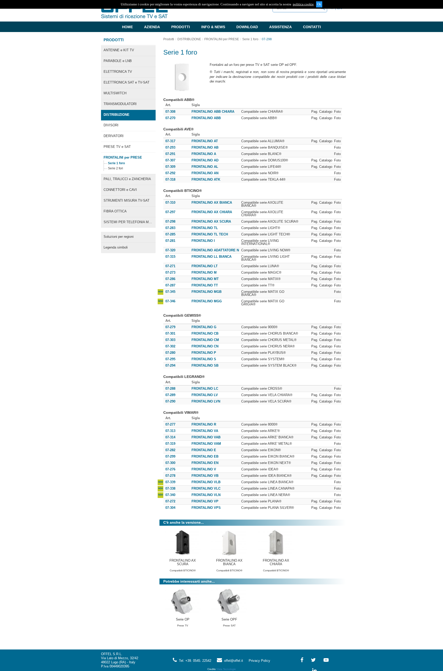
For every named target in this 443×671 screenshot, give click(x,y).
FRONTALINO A (204, 154)
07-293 (170, 147)
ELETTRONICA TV (118, 72)
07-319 (170, 444)
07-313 (170, 431)
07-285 (170, 234)
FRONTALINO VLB (206, 482)
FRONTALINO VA (205, 430)
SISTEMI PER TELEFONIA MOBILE (130, 222)
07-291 (170, 154)
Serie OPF (229, 619)
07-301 (170, 333)
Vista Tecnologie (226, 669)
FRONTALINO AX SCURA (211, 221)
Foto (337, 111)
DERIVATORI (114, 136)
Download (247, 27)
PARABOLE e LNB (118, 61)
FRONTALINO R (204, 424)
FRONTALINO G (204, 327)
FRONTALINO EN (205, 462)
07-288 (170, 388)
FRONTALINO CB (205, 333)
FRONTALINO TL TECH (210, 234)
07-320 (170, 250)
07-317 (170, 141)
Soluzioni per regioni (119, 237)
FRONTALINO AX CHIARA (212, 212)
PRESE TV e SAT (117, 147)
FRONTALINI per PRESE (123, 157)
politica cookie (303, 4)
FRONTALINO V (204, 469)
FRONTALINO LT (205, 266)
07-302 (170, 346)
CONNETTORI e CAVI (120, 190)
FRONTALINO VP (205, 501)
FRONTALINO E (204, 450)
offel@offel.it (232, 661)
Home (127, 27)
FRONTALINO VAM (206, 443)
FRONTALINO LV (205, 395)
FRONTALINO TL (205, 228)
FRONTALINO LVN (206, 401)
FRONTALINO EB (205, 456)
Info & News (213, 27)
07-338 (170, 488)
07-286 (170, 279)
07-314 (170, 437)
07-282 (170, 450)
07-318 (170, 179)
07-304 (170, 508)
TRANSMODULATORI (120, 104)
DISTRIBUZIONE (116, 115)
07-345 (170, 292)
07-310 (170, 202)
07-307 (170, 160)
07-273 (170, 272)
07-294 (170, 365)
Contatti (312, 27)
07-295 (170, 359)
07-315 (170, 257)
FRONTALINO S (204, 359)
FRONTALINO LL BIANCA (211, 256)
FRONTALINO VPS (206, 507)
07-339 (170, 482)
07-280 (170, 353)
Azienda (152, 27)
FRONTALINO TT (205, 285)
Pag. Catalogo (321, 111)
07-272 (170, 501)
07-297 (170, 212)
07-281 (170, 241)
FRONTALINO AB (205, 147)
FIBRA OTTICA (115, 211)
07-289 (170, 395)
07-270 (170, 118)
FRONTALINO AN (205, 173)
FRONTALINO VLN (206, 495)
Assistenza (280, 27)
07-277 (170, 424)
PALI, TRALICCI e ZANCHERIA (127, 179)
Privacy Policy (259, 661)
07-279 (170, 327)
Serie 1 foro (116, 163)
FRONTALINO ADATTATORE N (215, 250)
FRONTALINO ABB (206, 118)
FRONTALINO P (204, 352)
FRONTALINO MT (205, 279)
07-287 (170, 285)
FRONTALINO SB (205, 365)
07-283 (170, 228)
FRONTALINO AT (205, 141)
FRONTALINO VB (205, 475)
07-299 (170, 456)
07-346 (170, 301)
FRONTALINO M (204, 272)
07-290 (170, 401)
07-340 (170, 495)
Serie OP (182, 619)
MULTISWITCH (115, 93)
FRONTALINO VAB (206, 437)
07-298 (267, 39)
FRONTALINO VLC (206, 488)
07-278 (170, 476)
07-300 (170, 463)
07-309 (170, 167)
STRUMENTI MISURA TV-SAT (126, 200)
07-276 (170, 469)
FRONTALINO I (203, 240)
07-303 (170, 340)
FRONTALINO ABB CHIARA (213, 111)
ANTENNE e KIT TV (119, 50)
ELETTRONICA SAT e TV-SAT (126, 82)
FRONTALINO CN (205, 346)
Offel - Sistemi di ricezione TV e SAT (134, 11)
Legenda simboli (116, 247)
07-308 (170, 111)
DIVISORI (111, 125)
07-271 (170, 266)
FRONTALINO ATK (206, 179)
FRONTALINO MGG (207, 301)
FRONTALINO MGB (207, 291)
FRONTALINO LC (205, 388)
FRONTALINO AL (205, 166)
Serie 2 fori (115, 168)
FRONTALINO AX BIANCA (212, 202)
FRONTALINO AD (205, 160)
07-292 (170, 173)
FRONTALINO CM (205, 340)
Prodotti (180, 27)
